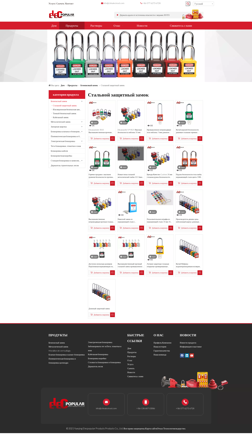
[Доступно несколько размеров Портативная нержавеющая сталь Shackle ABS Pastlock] (102, 247)
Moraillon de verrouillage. (60, 350)
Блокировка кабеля (59, 151)
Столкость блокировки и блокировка (104, 362)
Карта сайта (151, 428)
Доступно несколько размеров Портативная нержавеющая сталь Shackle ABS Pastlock (101, 265)
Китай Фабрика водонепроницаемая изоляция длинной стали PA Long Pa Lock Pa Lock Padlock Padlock (188, 265)
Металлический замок (60, 121)
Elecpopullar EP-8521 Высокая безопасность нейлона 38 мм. (130, 131)
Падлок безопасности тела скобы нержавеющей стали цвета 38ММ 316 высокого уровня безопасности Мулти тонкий (189, 175)
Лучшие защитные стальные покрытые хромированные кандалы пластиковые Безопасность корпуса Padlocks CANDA (159, 265)
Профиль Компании (162, 342)
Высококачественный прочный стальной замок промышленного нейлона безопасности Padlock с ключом (130, 265)
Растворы (131, 356)
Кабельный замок (61, 117)
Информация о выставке (191, 346)
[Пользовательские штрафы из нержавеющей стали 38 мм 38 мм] (160, 197)
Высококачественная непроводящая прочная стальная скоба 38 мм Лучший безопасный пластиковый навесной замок (102, 220)
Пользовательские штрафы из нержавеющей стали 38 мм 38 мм (158, 220)
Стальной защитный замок (65, 105)
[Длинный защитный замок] (102, 292)
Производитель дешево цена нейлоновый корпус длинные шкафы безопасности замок (187, 220)
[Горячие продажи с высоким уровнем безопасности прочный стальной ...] (102, 158)
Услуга (52, 3)
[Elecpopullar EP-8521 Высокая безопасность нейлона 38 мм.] (131, 113)
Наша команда (160, 354)
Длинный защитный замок (99, 308)
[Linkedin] (187, 355)
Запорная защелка (59, 126)
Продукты (131, 352)
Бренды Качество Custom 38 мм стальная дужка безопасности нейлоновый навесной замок (159, 175)
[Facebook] (182, 355)
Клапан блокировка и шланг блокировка (67, 354)
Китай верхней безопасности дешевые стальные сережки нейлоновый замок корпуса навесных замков (187, 131)
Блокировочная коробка (61, 155)
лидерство (180, 428)
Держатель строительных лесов (65, 165)
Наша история (160, 346)
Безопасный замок (59, 101)
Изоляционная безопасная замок (67, 109)
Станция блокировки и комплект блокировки (68, 160)
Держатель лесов (95, 366)
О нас (129, 360)
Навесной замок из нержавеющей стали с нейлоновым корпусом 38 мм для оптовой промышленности (131, 220)
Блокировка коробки (97, 358)
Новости (131, 372)
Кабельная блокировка (98, 354)
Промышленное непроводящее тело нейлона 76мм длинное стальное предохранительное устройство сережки (159, 131)
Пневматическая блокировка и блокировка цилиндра (68, 136)
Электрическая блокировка (63, 141)
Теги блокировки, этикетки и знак (66, 146)
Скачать (60, 3)
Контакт (69, 3)
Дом (129, 348)
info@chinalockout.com (114, 3)
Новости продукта (188, 342)
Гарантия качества (162, 350)
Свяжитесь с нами (135, 376)
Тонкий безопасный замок (64, 113)
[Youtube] (192, 355)
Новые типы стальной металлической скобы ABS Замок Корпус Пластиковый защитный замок (130, 175)
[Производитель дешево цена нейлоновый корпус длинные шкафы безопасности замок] (189, 203)
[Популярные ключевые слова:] (188, 3)
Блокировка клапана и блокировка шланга (68, 131)
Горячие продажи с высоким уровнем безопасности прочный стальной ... (101, 175)
